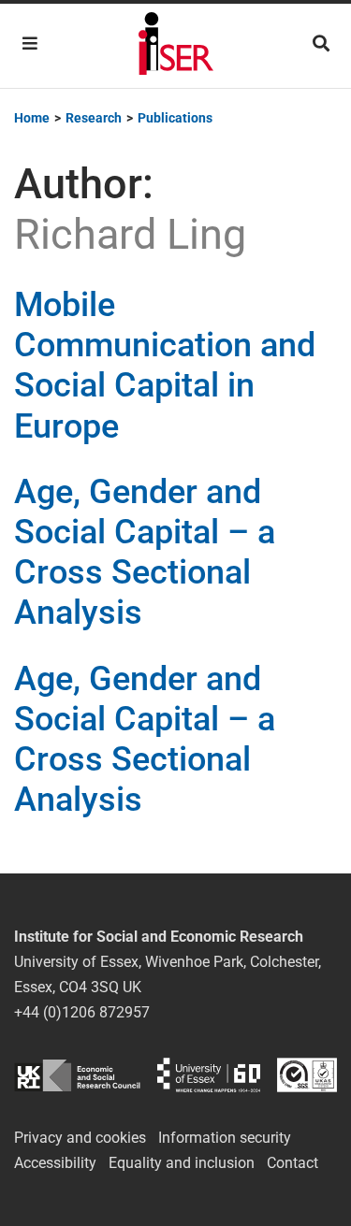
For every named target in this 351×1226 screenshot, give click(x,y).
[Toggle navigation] (30, 43)
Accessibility (55, 1163)
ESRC (77, 1075)
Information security (224, 1138)
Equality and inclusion (182, 1163)
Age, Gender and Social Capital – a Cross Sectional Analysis (144, 552)
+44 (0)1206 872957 (82, 1012)
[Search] (321, 43)
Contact (292, 1163)
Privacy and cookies (80, 1138)
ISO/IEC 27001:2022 (307, 1075)
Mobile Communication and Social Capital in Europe (164, 365)
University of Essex (208, 1075)
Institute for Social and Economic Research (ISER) (176, 45)
